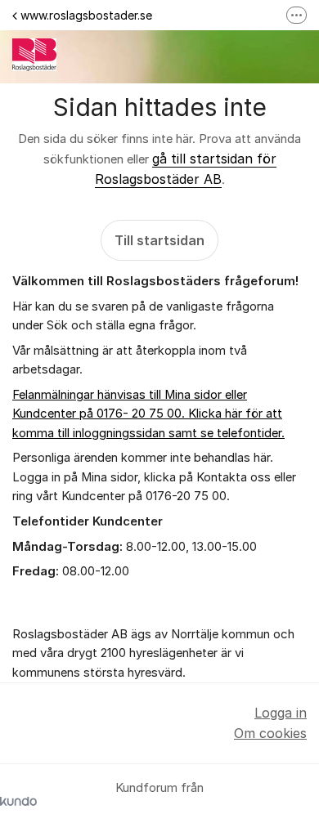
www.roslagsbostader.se (86, 15)
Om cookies (270, 733)
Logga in (280, 712)
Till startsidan (159, 240)
